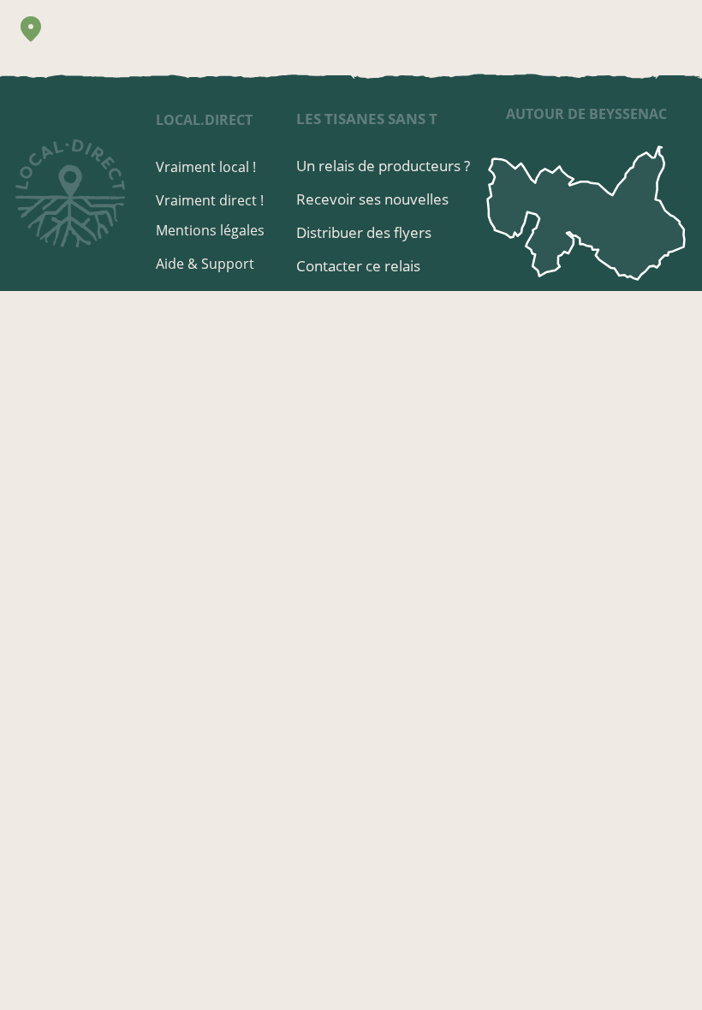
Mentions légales (210, 230)
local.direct (204, 119)
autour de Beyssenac (586, 113)
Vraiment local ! (206, 166)
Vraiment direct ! (210, 200)
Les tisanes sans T (366, 118)
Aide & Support (205, 263)
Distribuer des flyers (363, 232)
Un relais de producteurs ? (383, 165)
